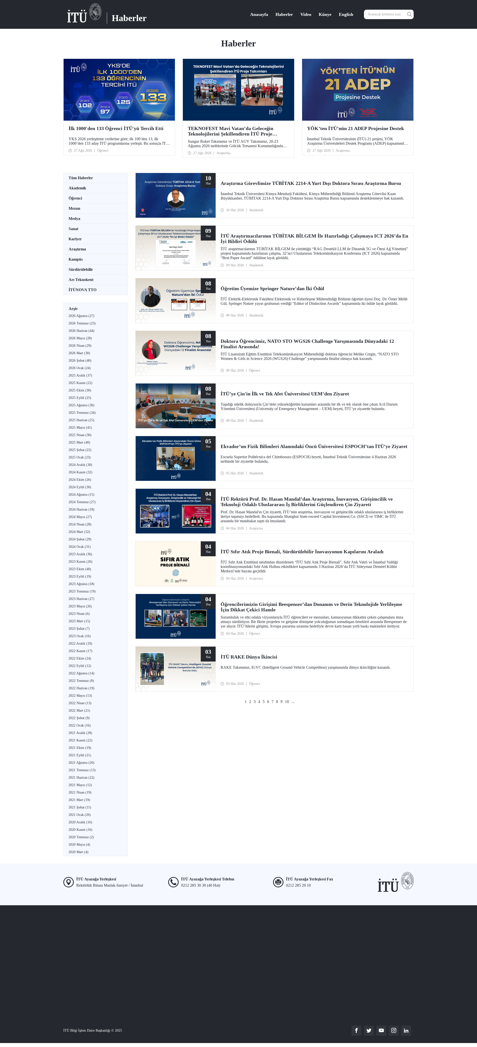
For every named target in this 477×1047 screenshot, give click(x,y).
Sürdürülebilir (81, 269)
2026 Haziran (81, 331)
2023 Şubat (79, 628)
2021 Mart (79, 800)
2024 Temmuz (82, 502)
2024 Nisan (80, 524)
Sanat (73, 229)
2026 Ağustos (81, 316)
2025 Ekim (80, 390)
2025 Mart (79, 442)
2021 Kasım (80, 740)
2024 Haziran (81, 509)
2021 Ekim (80, 748)
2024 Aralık (80, 465)
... (292, 701)
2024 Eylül (80, 487)
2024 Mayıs (80, 517)
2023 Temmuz (82, 591)
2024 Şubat (80, 539)
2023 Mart (79, 621)
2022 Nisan (80, 703)
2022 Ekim (80, 658)
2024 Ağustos (81, 494)
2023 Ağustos (81, 584)
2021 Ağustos (81, 763)
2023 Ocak (80, 636)
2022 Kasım (80, 651)
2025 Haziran (81, 420)
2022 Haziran (81, 688)
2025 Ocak (80, 457)
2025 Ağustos (81, 405)
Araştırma (77, 249)
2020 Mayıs (79, 844)
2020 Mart (78, 852)
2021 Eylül (80, 755)
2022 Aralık (80, 643)
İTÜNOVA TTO (82, 290)
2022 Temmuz (81, 681)
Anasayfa (259, 14)
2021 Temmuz (82, 770)
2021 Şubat (80, 807)
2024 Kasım (80, 472)
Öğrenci (75, 198)
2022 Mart (79, 710)
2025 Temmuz (82, 413)
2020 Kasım (80, 830)
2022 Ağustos (81, 673)
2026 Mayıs (80, 338)
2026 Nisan (80, 346)
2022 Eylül (80, 666)
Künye (325, 14)
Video (305, 14)
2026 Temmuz (82, 323)
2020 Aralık (80, 822)
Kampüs (76, 259)
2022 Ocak (80, 725)
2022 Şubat (79, 718)
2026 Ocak (80, 368)
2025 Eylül (80, 398)
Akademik (77, 188)
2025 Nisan (80, 435)
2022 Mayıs (80, 696)
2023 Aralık (80, 554)
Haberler (284, 14)
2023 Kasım (80, 561)
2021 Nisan (80, 792)
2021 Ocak (80, 815)
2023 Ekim (80, 569)
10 (287, 701)
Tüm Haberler (81, 178)
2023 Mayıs (80, 606)
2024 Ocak (80, 547)
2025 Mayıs (80, 427)
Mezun (74, 208)
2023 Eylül (80, 576)
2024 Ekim (80, 480)
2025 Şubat (80, 450)
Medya (74, 218)
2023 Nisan (79, 614)
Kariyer (75, 239)
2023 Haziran (81, 599)
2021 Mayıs (80, 785)
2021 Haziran (81, 777)
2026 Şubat (80, 360)
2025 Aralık (80, 375)
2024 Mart (79, 532)
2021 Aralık (80, 733)
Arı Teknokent (81, 280)
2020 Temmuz (81, 837)
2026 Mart (79, 353)
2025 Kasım (80, 383)
